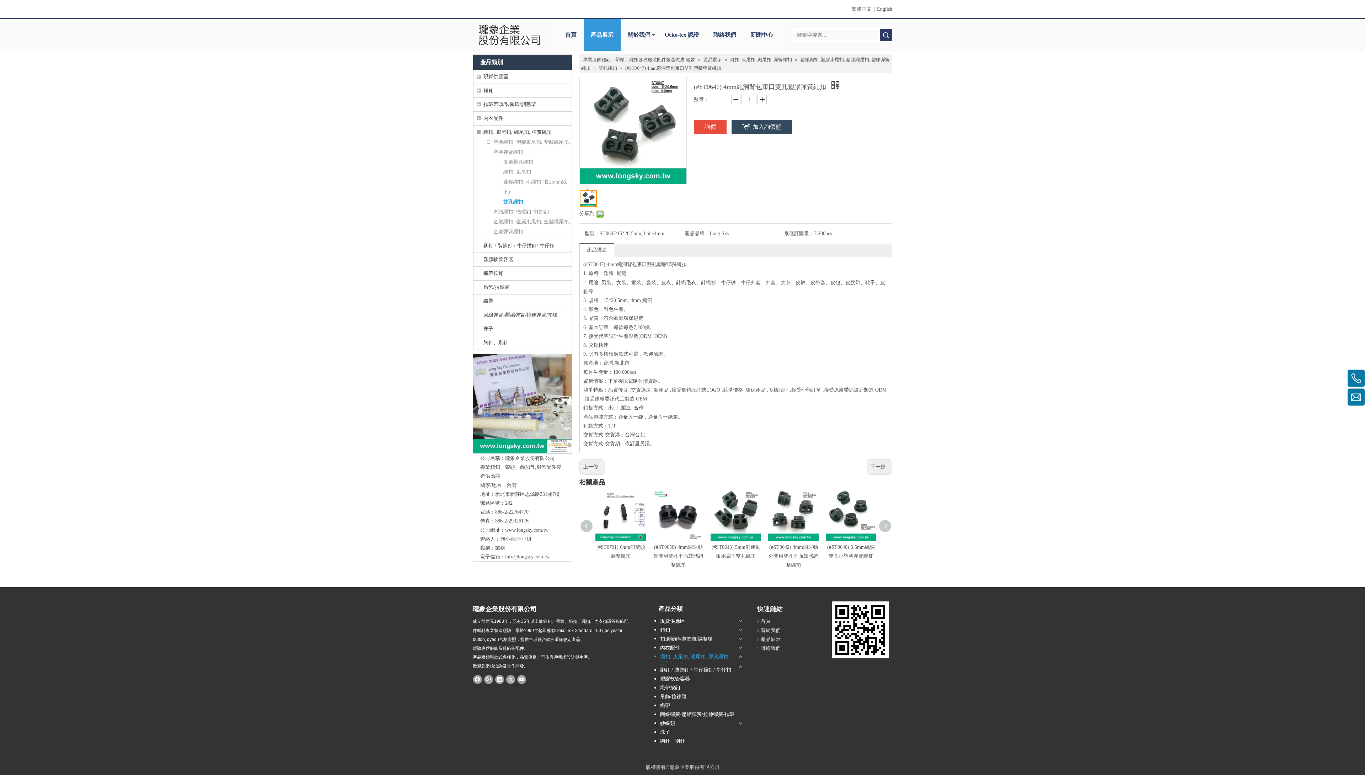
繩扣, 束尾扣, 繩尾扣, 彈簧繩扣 (517, 132)
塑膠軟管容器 (498, 259)
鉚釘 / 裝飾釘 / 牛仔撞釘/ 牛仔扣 (519, 245)
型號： (592, 233)
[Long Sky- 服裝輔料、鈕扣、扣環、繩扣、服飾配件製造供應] (522, 403)
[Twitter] (510, 679)
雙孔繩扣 (513, 202)
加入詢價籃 (767, 127)
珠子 (488, 328)
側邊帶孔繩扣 (518, 162)
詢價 (710, 127)
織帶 (488, 301)
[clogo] (509, 34)
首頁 (571, 35)
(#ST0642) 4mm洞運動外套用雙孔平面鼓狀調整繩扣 (793, 556)
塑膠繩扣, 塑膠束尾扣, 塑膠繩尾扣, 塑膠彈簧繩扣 (531, 147)
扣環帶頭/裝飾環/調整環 (509, 104)
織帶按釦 (493, 273)
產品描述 (597, 250)
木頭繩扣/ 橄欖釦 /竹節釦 (521, 211)
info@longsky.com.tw (527, 556)
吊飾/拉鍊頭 (496, 287)
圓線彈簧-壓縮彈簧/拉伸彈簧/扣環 (520, 315)
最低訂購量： (799, 233)
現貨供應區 (495, 76)
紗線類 (667, 723)
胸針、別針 (495, 342)
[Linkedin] (499, 679)
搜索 (886, 35)
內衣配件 (493, 118)
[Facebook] (477, 679)
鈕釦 (488, 90)
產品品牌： (697, 233)
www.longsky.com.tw (526, 530)
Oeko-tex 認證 (682, 35)
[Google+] (488, 679)
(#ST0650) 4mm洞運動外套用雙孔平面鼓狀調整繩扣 (678, 556)
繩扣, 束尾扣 (517, 172)
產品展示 (602, 35)
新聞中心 (761, 35)
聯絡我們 (724, 35)
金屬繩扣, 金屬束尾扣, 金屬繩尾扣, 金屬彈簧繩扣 (531, 226)
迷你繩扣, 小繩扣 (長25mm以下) (535, 187)
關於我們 (639, 35)
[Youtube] (521, 679)
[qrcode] (860, 629)
